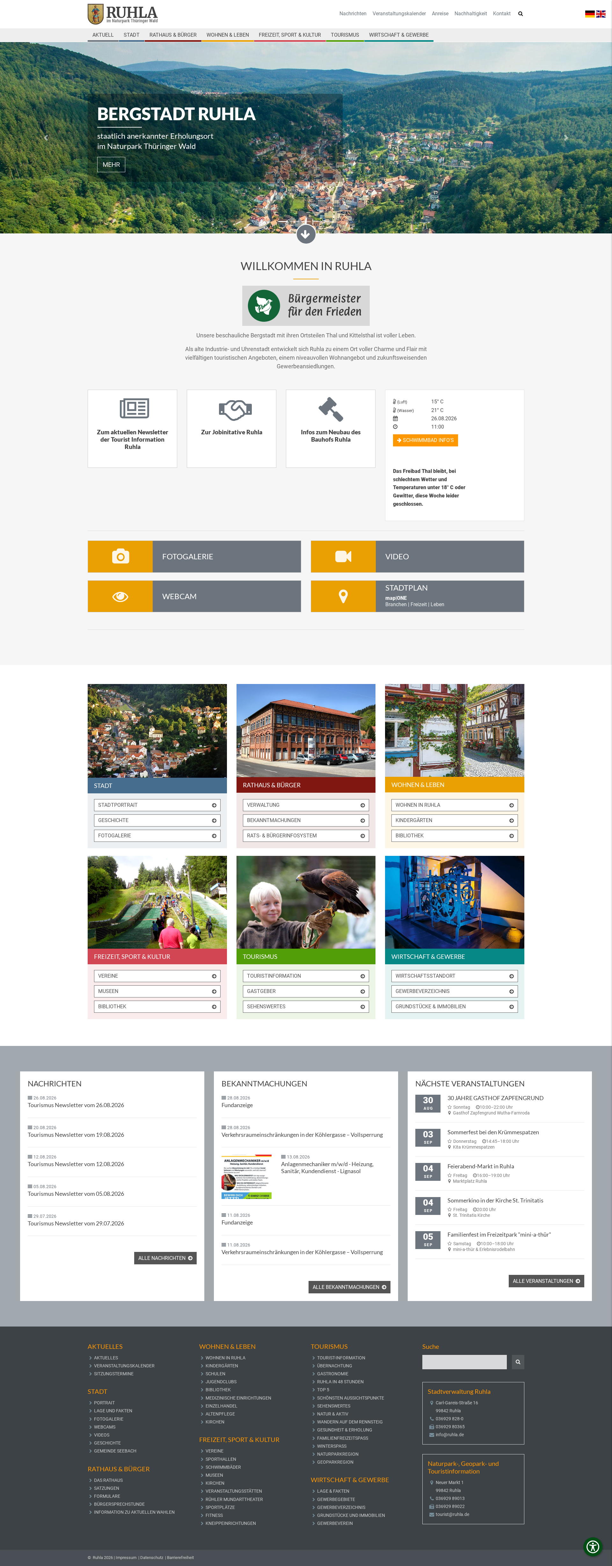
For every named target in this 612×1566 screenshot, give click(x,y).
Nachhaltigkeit (471, 14)
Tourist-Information (341, 1357)
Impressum (126, 1557)
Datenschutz (151, 1557)
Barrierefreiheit (180, 1557)
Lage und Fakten (113, 1410)
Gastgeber (261, 991)
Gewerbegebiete (336, 1499)
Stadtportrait (118, 805)
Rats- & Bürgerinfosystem (282, 836)
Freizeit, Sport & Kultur (290, 35)
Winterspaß (331, 1446)
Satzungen (106, 1488)
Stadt (132, 35)
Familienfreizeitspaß (342, 1438)
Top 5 (323, 1389)
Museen (108, 991)
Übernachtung (334, 1365)
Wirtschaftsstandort (425, 976)
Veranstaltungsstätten (234, 1491)
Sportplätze (220, 1507)
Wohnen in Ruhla (418, 805)
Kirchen (215, 1421)
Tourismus (345, 35)
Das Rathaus (108, 1480)
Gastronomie (332, 1373)
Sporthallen (221, 1459)
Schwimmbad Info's (428, 440)
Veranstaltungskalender (399, 14)
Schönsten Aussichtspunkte (350, 1398)
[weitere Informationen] (306, 305)
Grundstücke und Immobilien (351, 1515)
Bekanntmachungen (274, 820)
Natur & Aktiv (332, 1413)
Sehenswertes (266, 1007)
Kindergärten (414, 820)
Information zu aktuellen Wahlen (134, 1512)
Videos (101, 1434)
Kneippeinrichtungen (231, 1523)
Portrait (104, 1402)
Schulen (215, 1373)
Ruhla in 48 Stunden (340, 1381)
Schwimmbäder (223, 1467)
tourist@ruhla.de (452, 1514)
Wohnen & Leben (228, 35)
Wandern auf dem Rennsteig (350, 1421)
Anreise (440, 14)
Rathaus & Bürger (173, 35)
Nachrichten (353, 14)
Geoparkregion (335, 1462)
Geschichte (113, 820)
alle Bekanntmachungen (347, 1287)
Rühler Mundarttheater (234, 1499)
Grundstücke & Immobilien (431, 1007)
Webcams (104, 1427)
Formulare (107, 1496)
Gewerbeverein (335, 1523)
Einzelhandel (221, 1405)
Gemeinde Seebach (115, 1450)
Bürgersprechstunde (119, 1504)
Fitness (214, 1515)
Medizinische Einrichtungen (238, 1398)
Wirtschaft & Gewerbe (399, 35)
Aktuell (103, 35)
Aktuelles (106, 1357)
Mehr (111, 164)
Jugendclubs (221, 1381)
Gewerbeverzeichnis (423, 991)
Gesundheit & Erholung (344, 1429)
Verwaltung (263, 805)
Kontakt (502, 14)
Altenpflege (220, 1413)
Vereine (108, 976)
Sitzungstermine (114, 1373)
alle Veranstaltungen (543, 1281)
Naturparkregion (338, 1454)
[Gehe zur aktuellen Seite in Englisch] (601, 14)
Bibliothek (410, 836)
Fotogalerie (114, 836)
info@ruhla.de (450, 1434)
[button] (46, 137)
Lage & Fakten (333, 1491)
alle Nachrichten (162, 1258)
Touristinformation (274, 976)
